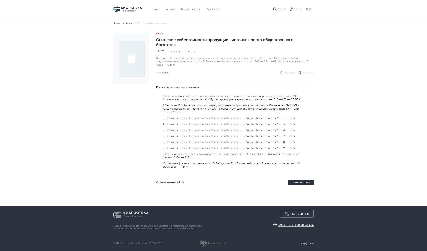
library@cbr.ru (306, 243)
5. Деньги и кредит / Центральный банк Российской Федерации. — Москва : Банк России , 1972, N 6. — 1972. (229, 129)
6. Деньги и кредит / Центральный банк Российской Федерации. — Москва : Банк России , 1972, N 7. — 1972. (229, 135)
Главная (117, 23)
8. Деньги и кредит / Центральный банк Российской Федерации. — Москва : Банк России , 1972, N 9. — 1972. (229, 147)
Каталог (170, 8)
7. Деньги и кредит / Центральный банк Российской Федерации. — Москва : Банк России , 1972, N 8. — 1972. (229, 141)
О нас (155, 8)
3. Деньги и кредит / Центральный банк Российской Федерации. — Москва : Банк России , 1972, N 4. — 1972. (229, 117)
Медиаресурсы (190, 8)
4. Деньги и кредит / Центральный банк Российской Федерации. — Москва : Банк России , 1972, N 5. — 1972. (229, 123)
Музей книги (213, 8)
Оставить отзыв (301, 182)
